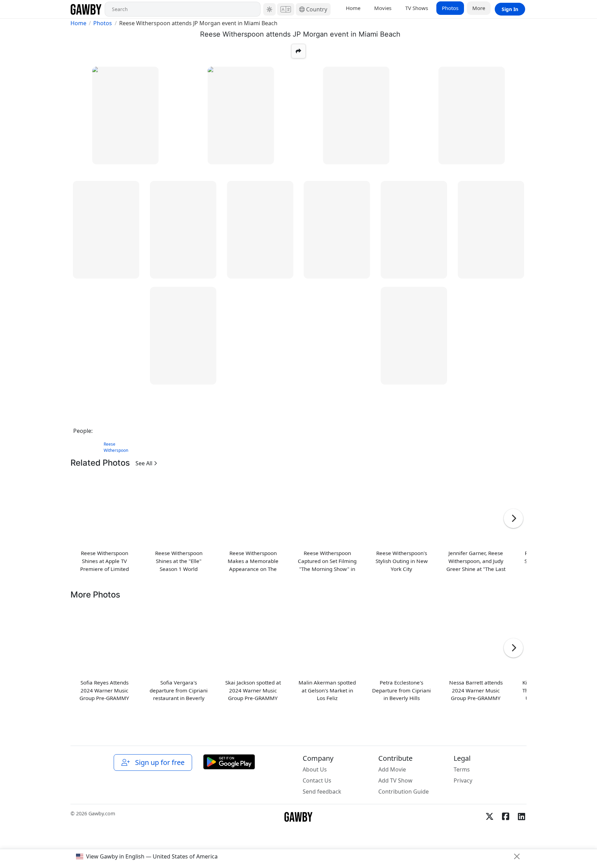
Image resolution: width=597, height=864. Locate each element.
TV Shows (416, 7)
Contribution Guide (403, 791)
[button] (269, 9)
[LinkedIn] (521, 816)
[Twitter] (489, 816)
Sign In (510, 9)
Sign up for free (158, 762)
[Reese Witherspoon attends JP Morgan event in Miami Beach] (125, 115)
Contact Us (317, 780)
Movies (382, 7)
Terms (462, 769)
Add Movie (392, 769)
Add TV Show (395, 780)
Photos (450, 7)
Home (353, 7)
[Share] (298, 51)
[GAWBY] (86, 9)
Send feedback (322, 791)
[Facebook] (505, 816)
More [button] (478, 7)
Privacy (463, 780)
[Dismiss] (517, 856)
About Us (315, 769)
